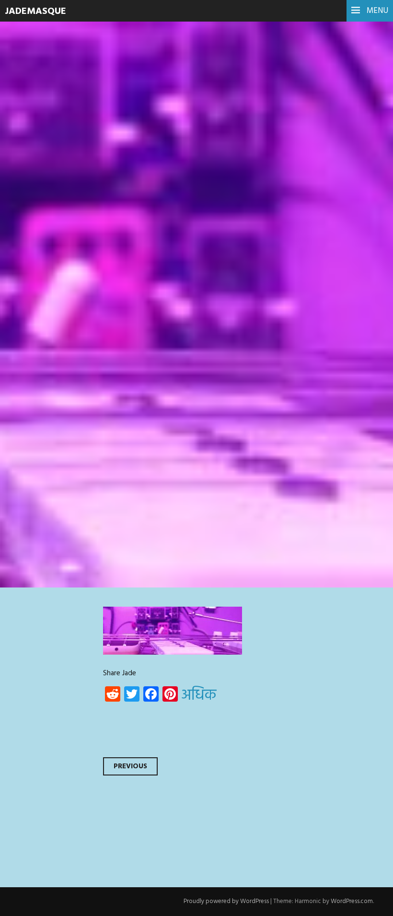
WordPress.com (352, 901)
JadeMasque (35, 11)
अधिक (199, 696)
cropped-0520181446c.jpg (134, 181)
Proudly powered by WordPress (226, 901)
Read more (43, 246)
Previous (130, 766)
